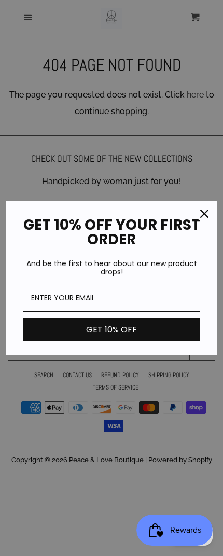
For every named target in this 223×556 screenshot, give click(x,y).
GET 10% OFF (111, 330)
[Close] (204, 213)
